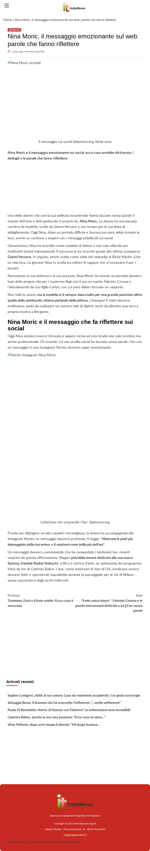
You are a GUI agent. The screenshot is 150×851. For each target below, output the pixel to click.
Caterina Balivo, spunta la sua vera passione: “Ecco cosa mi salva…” (57, 717)
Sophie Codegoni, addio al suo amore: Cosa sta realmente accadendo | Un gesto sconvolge (74, 695)
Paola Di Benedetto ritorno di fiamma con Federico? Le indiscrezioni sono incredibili (69, 710)
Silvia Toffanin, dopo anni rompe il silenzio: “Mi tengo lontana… (54, 724)
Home (7, 20)
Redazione (73, 842)
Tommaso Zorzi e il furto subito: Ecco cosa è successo (40, 600)
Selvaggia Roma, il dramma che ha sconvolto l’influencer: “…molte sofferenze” (64, 702)
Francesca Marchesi (35, 51)
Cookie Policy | (16, 842)
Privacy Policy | (37, 842)
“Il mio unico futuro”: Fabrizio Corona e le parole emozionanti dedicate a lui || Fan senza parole (108, 603)
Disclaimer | (57, 842)
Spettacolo (14, 30)
